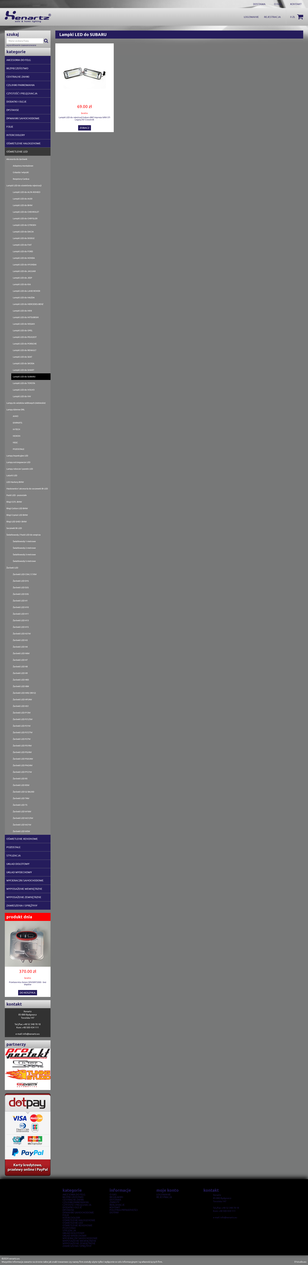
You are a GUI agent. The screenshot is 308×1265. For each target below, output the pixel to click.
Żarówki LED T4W (21, 798)
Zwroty (114, 1202)
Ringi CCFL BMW (14, 502)
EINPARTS (17, 423)
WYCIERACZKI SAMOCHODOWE (24, 880)
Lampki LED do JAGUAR (24, 271)
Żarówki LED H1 (20, 600)
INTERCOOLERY (15, 135)
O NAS (278, 4)
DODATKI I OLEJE (16, 101)
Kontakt (296, 4)
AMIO (15, 416)
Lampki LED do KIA (22, 284)
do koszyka (27, 992)
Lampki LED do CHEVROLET (26, 212)
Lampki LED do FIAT (22, 245)
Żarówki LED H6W (21, 653)
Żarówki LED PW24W (22, 765)
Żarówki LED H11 (21, 614)
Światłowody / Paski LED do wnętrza (23, 535)
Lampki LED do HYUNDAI (25, 264)
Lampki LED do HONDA (24, 258)
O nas (113, 1194)
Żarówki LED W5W (21, 831)
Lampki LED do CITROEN (24, 225)
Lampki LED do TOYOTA (24, 383)
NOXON (16, 436)
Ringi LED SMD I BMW (16, 521)
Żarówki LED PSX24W (23, 759)
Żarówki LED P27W (21, 739)
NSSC (15, 442)
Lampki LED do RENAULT (24, 350)
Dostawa (115, 1199)
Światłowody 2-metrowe (24, 548)
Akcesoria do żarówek (16, 159)
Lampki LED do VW (22, 396)
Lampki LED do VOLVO (23, 390)
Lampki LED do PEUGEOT (25, 337)
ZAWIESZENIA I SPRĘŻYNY (21, 905)
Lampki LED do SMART (23, 370)
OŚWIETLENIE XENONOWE (22, 838)
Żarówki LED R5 (20, 778)
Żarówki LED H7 (20, 660)
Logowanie (251, 16)
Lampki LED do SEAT (22, 357)
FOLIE (9, 126)
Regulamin (116, 1197)
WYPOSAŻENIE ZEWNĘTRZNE (23, 897)
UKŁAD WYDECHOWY (19, 872)
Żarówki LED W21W (22, 825)
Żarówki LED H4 (20, 647)
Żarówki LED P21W (21, 726)
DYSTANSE (12, 109)
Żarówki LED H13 (21, 620)
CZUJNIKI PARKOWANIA (20, 85)
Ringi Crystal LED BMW (17, 515)
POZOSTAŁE (18, 449)
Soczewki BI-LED (14, 528)
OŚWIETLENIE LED (17, 151)
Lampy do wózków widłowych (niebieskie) (26, 403)
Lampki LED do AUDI (22, 199)
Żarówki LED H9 (20, 673)
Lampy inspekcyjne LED (17, 456)
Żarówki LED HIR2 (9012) (24, 693)
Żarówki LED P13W (21, 712)
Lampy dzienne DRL (15, 409)
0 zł (292, 16)
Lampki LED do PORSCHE (25, 343)
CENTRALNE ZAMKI (17, 76)
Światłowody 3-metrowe (24, 554)
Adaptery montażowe (23, 166)
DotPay (114, 1212)
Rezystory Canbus (21, 179)
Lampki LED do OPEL (23, 330)
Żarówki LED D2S (21, 587)
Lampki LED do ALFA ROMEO (26, 192)
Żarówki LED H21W (22, 633)
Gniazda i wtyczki (21, 172)
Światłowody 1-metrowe (24, 541)
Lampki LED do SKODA (23, 363)
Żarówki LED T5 (20, 805)
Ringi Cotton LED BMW (17, 508)
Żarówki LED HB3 (21, 680)
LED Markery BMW (15, 482)
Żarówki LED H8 (20, 666)
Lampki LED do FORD (23, 251)
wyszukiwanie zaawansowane (21, 45)
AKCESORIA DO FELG (18, 60)
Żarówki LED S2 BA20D (23, 792)
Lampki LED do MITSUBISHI (26, 317)
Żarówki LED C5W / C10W (25, 574)
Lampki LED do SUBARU (24, 376)
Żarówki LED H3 (20, 640)
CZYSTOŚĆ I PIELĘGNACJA (21, 93)
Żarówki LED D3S (21, 594)
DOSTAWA (259, 4)
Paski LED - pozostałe (16, 495)
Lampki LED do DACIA (23, 231)
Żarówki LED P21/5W (22, 719)
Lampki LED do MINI (22, 311)
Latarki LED (11, 475)
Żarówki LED (12, 568)
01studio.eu (300, 1261)
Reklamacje (117, 1205)
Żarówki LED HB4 (21, 686)
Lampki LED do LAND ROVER (26, 291)
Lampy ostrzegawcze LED (18, 462)
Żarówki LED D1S (21, 581)
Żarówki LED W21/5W (23, 818)
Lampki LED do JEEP (22, 278)
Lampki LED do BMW (22, 205)
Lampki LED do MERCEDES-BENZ (28, 304)
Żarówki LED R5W (21, 785)
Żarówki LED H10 (21, 607)
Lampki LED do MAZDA (24, 297)
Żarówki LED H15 (21, 627)
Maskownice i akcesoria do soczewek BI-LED (27, 488)
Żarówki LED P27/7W (22, 732)
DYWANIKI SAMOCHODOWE (22, 118)
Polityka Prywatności (124, 1210)
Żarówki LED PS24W (22, 752)
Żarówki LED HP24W (22, 699)
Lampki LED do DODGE (23, 238)
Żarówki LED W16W (22, 811)
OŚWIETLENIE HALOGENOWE (23, 143)
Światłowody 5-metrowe (24, 561)
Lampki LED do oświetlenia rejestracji (23, 185)
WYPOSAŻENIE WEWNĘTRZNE (24, 888)
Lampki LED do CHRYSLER (25, 218)
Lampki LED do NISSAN (24, 324)
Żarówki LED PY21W (22, 772)
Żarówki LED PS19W (22, 745)
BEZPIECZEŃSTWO (17, 68)
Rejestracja (272, 16)
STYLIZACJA (13, 855)
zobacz (84, 127)
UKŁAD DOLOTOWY (18, 863)
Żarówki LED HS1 (21, 706)
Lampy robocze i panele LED (19, 469)
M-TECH (16, 429)
